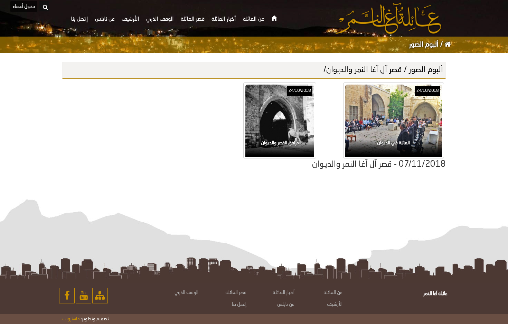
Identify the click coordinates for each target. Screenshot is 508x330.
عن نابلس (285, 304)
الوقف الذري (186, 292)
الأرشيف (334, 304)
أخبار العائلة (283, 292)
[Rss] (100, 295)
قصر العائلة (235, 292)
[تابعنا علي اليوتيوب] (83, 295)
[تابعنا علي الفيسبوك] (67, 295)
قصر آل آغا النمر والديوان (364, 70)
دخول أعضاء (23, 6)
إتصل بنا (239, 304)
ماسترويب (71, 319)
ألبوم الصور (424, 44)
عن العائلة (332, 292)
